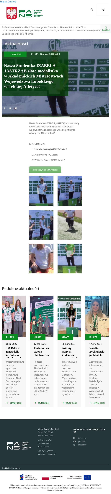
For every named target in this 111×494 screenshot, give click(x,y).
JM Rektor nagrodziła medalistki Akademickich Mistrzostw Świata (15, 357)
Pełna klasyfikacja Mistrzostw (45, 169)
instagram (82, 445)
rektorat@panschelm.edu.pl (48, 429)
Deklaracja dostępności (89, 429)
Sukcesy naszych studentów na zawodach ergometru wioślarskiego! (70, 357)
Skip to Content (8, 1)
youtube (81, 441)
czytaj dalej (15, 402)
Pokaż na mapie (43, 447)
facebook (82, 438)
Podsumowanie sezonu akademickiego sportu (43, 353)
